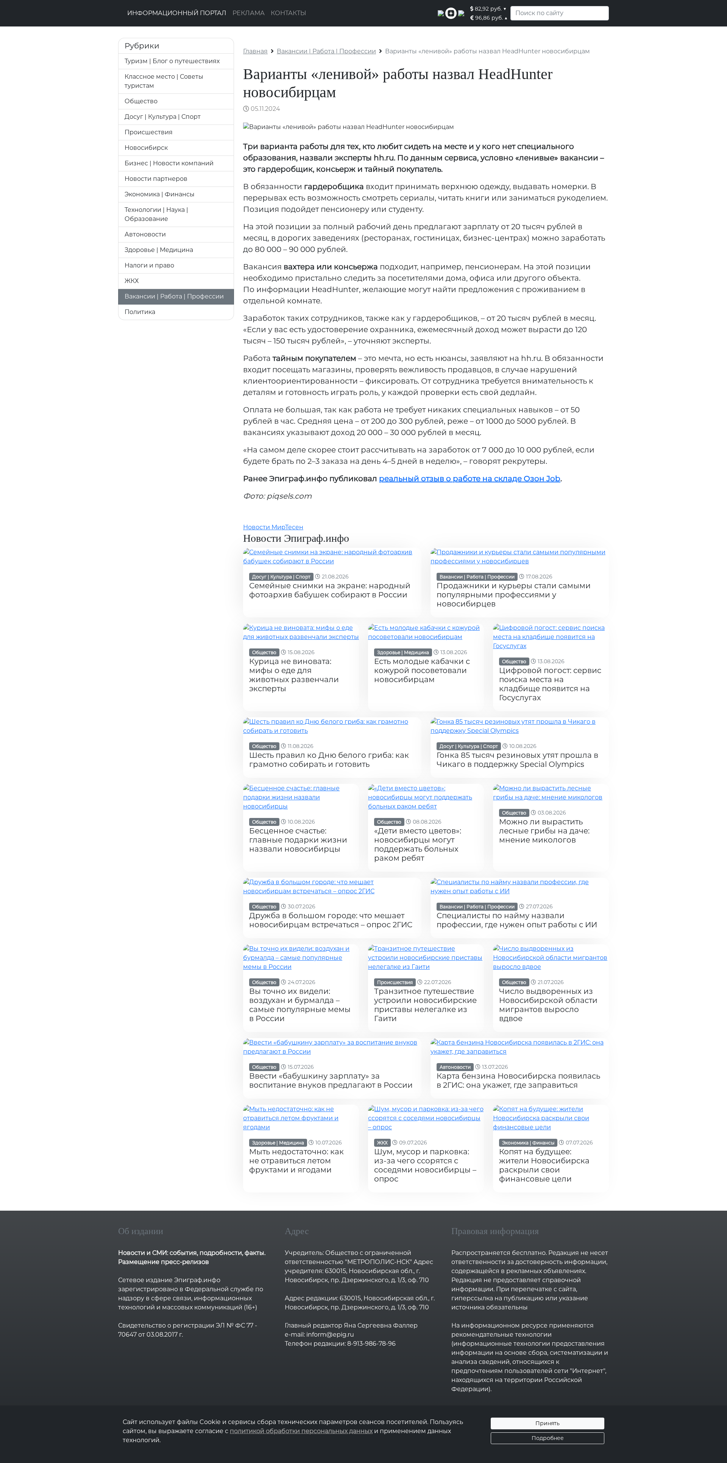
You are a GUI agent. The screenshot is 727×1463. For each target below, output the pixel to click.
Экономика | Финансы (160, 194)
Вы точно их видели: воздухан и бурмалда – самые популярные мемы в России (300, 1005)
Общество (141, 101)
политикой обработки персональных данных (301, 1431)
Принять (547, 1423)
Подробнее (548, 1438)
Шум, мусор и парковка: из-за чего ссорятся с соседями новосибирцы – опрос (425, 1165)
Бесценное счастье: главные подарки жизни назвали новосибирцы (298, 840)
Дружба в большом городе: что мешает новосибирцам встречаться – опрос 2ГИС (330, 920)
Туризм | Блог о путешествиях (172, 61)
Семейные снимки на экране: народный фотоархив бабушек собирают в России (329, 590)
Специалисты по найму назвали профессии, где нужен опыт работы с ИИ (517, 920)
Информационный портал (176, 13)
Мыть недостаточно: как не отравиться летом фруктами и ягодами (296, 1160)
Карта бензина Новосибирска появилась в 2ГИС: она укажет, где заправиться (518, 1080)
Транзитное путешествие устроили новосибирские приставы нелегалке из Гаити (425, 1005)
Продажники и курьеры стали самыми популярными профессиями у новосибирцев (514, 594)
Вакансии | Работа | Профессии (174, 296)
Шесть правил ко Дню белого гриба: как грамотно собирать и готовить (329, 760)
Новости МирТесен (273, 527)
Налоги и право (149, 265)
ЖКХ (132, 281)
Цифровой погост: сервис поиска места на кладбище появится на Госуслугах (550, 684)
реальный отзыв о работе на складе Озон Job (469, 478)
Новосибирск (146, 147)
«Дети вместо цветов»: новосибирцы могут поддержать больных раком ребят (417, 844)
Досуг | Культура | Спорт (163, 116)
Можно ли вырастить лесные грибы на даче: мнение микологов (544, 830)
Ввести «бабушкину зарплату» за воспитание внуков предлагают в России (331, 1080)
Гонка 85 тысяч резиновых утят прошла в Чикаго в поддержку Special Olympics (517, 760)
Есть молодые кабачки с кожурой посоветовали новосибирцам (422, 670)
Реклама (248, 13)
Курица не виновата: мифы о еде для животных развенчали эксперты (294, 675)
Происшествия (149, 132)
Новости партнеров (156, 178)
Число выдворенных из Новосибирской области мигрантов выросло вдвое (548, 1005)
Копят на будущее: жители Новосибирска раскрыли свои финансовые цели (544, 1165)
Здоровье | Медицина (159, 249)
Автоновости (145, 234)
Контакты (288, 13)
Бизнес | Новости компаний (169, 163)
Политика (140, 312)
